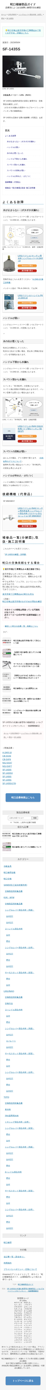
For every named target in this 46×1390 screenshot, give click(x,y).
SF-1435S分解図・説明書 (15, 554)
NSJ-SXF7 (7, 766)
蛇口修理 (8, 1242)
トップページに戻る (23, 1380)
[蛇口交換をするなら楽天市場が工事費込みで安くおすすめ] (23, 839)
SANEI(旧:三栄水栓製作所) (15, 885)
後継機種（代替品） (13, 182)
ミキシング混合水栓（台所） (17, 1122)
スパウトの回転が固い (16, 170)
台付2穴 (9, 916)
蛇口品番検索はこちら (23, 797)
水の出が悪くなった (15, 153)
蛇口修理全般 (9, 872)
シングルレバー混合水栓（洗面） (19, 910)
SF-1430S (6, 777)
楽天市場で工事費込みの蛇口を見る (18, 594)
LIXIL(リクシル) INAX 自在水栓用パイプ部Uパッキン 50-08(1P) (30, 428)
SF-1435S (6, 780)
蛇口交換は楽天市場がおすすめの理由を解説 (22, 601)
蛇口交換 (8, 879)
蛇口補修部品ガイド (23, 4)
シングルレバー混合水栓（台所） (19, 948)
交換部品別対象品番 (14, 891)
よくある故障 (10, 136)
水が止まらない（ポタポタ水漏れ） (21, 141)
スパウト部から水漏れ (16, 165)
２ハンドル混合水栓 (14, 929)
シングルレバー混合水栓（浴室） (19, 1128)
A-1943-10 (7, 753)
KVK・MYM (9, 897)
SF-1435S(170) (9, 783)
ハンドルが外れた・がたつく (19, 176)
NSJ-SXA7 (7, 763)
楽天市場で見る (27, 271)
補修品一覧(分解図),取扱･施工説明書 (20, 188)
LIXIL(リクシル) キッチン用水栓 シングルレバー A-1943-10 (30, 258)
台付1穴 (9, 923)
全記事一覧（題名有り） (14, 1257)
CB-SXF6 (6, 759)
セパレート (11, 1041)
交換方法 (9, 1003)
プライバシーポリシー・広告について (20, 1269)
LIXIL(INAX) (9, 991)
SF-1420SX (7, 773)
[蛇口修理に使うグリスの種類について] (22, 851)
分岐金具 (8, 866)
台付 (8, 935)
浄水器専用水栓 (12, 1116)
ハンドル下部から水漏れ (17, 159)
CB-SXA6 (6, 756)
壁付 (8, 941)
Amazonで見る (27, 265)
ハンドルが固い (13, 147)
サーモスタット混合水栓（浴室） (19, 973)
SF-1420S (6, 770)
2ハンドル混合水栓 (13, 1172)
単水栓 (8, 1109)
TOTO (6, 1097)
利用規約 (8, 1263)
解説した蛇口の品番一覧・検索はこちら (21, 626)
